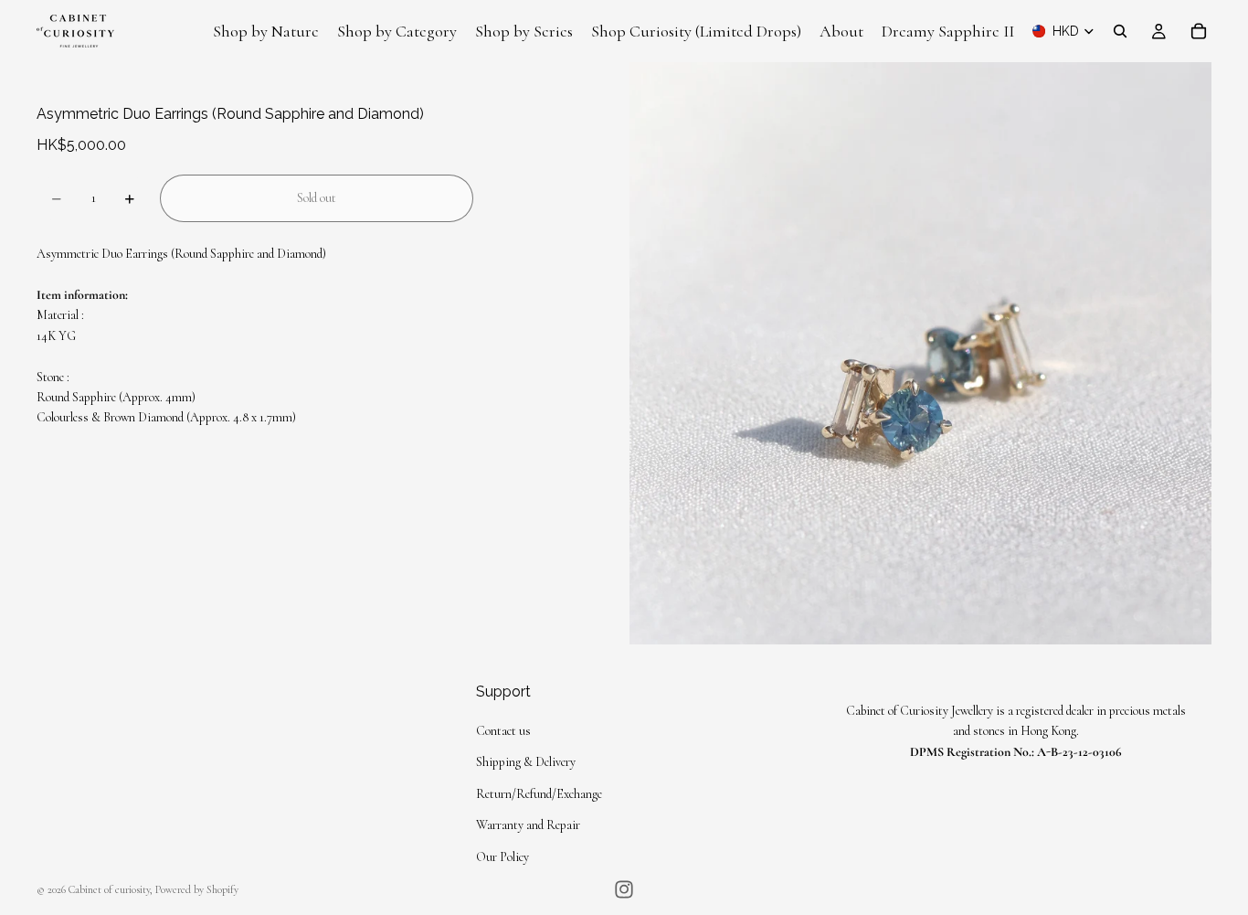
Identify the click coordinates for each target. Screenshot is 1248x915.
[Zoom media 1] (920, 353)
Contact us (503, 731)
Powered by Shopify (196, 889)
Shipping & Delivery (526, 763)
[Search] (1120, 31)
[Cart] (1199, 31)
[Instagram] (624, 889)
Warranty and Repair (528, 826)
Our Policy (502, 857)
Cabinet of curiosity (109, 889)
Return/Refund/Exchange (539, 794)
